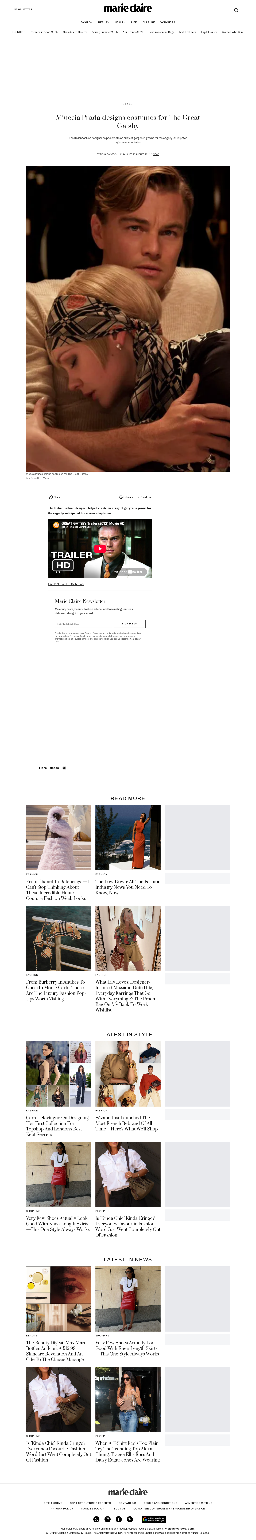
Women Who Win (232, 32)
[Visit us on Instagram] (107, 1519)
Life (134, 22)
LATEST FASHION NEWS (66, 584)
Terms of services (94, 633)
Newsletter (146, 497)
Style (128, 103)
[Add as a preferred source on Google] (176, 1519)
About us (119, 1508)
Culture (148, 22)
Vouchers (167, 22)
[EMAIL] (64, 768)
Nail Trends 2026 (133, 32)
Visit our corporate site (180, 1528)
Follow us (128, 497)
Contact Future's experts (90, 1503)
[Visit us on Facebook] (119, 1519)
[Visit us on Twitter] (96, 1519)
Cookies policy (92, 1508)
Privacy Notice (62, 636)
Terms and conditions (160, 1503)
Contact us (127, 1503)
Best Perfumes (187, 32)
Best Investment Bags (161, 32)
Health (120, 22)
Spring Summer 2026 (105, 32)
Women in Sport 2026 (44, 32)
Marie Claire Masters (75, 32)
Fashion (87, 22)
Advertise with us (199, 1503)
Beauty (103, 22)
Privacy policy (62, 1508)
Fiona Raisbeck (108, 154)
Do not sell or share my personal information (169, 1508)
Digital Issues (209, 32)
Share (57, 497)
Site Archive (53, 1503)
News (156, 154)
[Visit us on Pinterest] (130, 1519)
